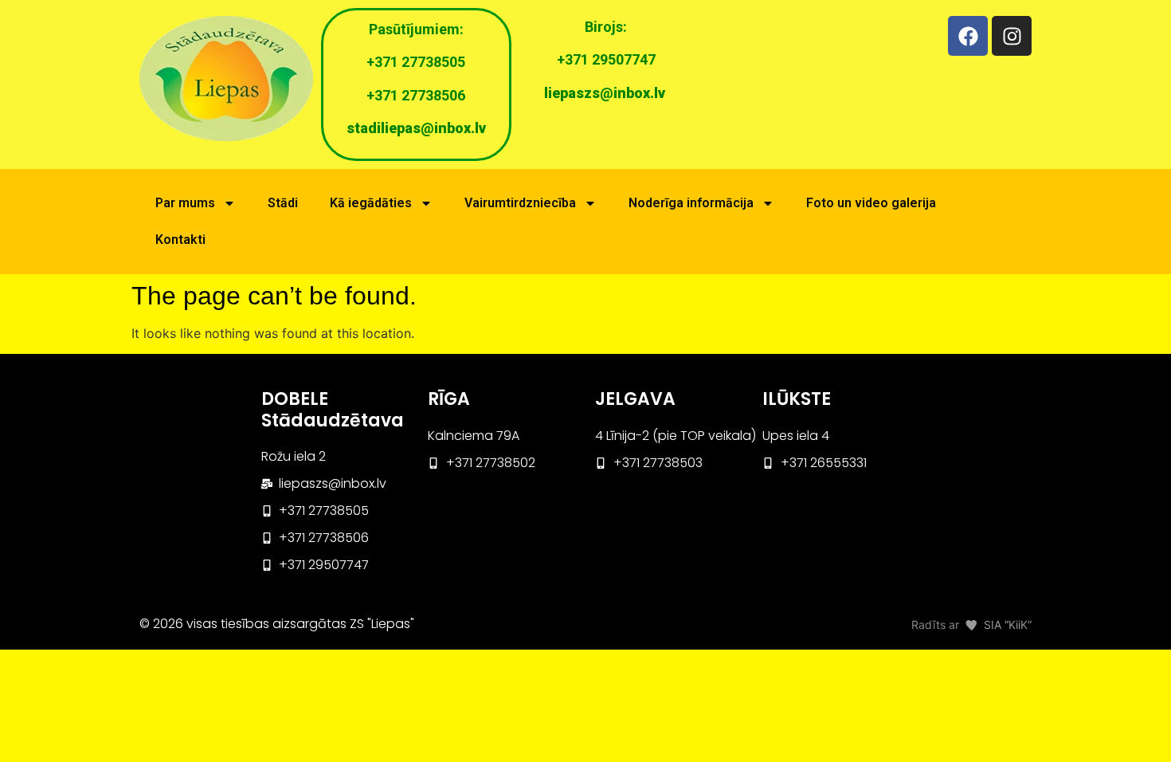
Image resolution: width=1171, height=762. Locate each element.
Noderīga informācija (691, 202)
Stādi (283, 202)
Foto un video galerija (871, 202)
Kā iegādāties (371, 202)
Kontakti (180, 239)
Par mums (185, 202)
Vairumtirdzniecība (520, 202)
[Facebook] (968, 36)
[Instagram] (1012, 36)
